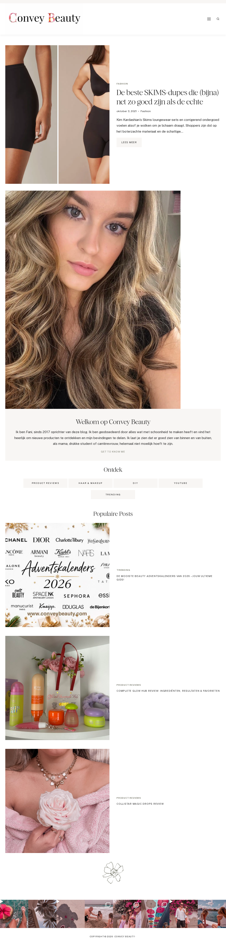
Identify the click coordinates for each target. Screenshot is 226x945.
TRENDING (113, 494)
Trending (123, 570)
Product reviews (129, 685)
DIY (135, 483)
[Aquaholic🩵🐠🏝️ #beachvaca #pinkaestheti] (70, 914)
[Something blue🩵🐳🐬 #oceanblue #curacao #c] (155, 914)
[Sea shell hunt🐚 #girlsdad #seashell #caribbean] (99, 914)
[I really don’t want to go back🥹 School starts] (14, 914)
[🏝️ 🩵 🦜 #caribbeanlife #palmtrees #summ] (42, 914)
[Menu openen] (209, 18)
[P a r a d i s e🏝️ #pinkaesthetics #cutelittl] (212, 914)
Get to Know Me (113, 451)
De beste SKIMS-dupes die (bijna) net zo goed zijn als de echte (168, 97)
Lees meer (131, 144)
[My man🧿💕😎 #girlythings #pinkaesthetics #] (184, 914)
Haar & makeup (90, 483)
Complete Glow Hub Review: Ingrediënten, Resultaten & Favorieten (168, 690)
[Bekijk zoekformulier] (218, 19)
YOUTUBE (180, 483)
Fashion (122, 83)
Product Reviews (45, 483)
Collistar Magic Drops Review (140, 803)
